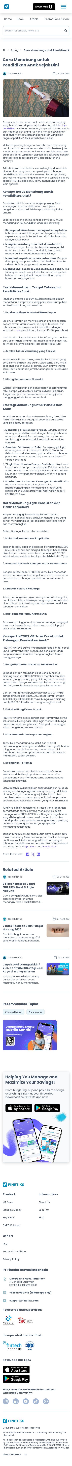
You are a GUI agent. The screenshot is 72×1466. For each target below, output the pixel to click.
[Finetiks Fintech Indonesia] (12, 1345)
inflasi (17, 330)
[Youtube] (26, 1401)
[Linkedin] (16, 1401)
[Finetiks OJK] (25, 1320)
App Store (30, 846)
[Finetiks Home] (6, 6)
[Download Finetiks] (30, 1035)
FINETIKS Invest (11, 1225)
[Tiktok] (36, 1401)
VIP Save (8, 1202)
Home (8, 19)
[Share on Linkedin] (38, 854)
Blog (41, 1217)
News (20, 19)
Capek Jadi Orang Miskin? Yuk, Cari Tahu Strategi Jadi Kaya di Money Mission (23, 968)
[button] (44, 6)
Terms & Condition (14, 1251)
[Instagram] (6, 1401)
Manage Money (12, 1210)
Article (34, 19)
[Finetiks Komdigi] (8, 1320)
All (4, 50)
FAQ (5, 1244)
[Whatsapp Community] (46, 1401)
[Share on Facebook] (28, 854)
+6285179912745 (19, 1292)
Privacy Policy (11, 1259)
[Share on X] (33, 854)
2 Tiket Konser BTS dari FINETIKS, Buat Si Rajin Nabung (19, 887)
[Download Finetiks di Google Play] (47, 1108)
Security (44, 1210)
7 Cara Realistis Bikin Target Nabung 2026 (23, 927)
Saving (14, 50)
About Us (44, 1202)
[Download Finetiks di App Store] (18, 1108)
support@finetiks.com (24, 1300)
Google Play (49, 846)
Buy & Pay (9, 1217)
